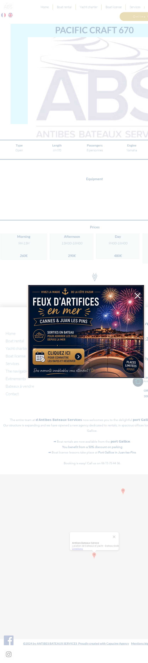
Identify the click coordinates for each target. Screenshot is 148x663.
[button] (137, 296)
